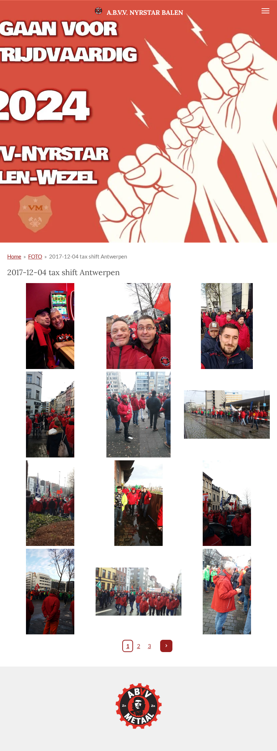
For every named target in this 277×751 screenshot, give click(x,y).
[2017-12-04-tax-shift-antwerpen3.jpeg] (138, 414)
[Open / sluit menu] (265, 11)
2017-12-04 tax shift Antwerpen (88, 256)
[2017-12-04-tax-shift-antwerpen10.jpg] (138, 591)
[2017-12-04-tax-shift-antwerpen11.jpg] (227, 591)
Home (14, 256)
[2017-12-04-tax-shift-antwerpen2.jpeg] (227, 326)
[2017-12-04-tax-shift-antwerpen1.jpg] (138, 326)
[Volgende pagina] (166, 646)
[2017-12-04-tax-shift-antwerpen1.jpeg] (50, 326)
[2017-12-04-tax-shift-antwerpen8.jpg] (50, 591)
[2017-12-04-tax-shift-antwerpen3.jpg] (227, 414)
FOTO (35, 256)
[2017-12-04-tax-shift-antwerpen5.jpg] (138, 503)
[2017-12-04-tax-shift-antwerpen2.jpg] (50, 414)
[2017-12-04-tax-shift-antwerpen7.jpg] (227, 503)
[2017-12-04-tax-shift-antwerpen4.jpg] (50, 503)
